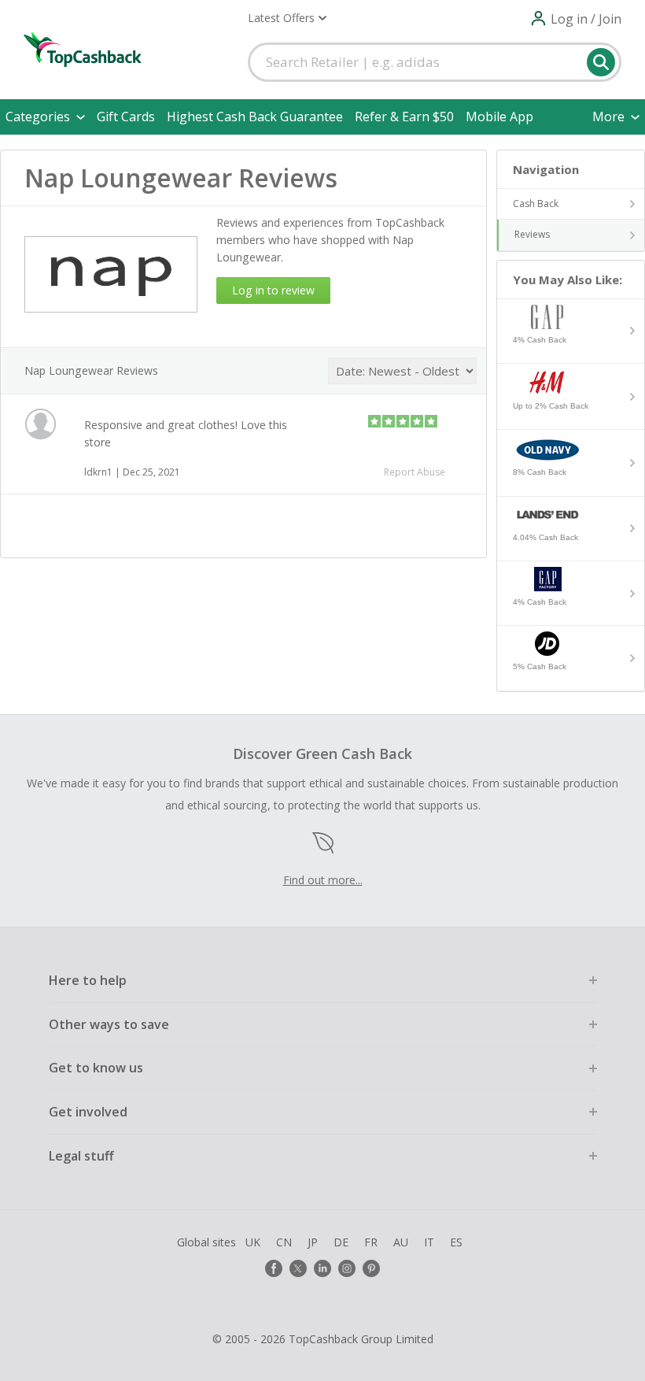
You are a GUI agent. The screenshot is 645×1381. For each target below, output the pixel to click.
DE (341, 1242)
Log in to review (273, 290)
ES (456, 1242)
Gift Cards (126, 116)
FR (371, 1242)
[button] (287, 18)
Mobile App (499, 116)
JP (313, 1242)
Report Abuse (414, 472)
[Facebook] (273, 1268)
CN (284, 1242)
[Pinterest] (371, 1268)
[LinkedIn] (322, 1268)
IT (429, 1242)
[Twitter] (298, 1268)
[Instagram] (347, 1268)
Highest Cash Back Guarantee (255, 116)
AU (400, 1242)
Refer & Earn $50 (404, 116)
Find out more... (323, 879)
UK (252, 1242)
